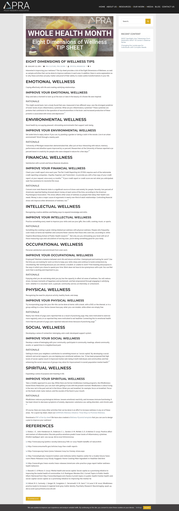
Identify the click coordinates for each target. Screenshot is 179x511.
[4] (27, 451)
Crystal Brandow (77, 66)
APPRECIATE (34, 499)
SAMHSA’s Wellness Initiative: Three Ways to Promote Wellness (80, 413)
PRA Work (61, 66)
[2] (27, 442)
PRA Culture (50, 66)
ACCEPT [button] (147, 507)
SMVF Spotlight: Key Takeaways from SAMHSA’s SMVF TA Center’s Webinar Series (135, 40)
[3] (27, 446)
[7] (27, 471)
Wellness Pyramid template (81, 417)
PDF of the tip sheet (43, 417)
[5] (27, 456)
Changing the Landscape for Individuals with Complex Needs (133, 46)
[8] (27, 483)
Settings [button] (139, 508)
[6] (27, 463)
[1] (26, 432)
